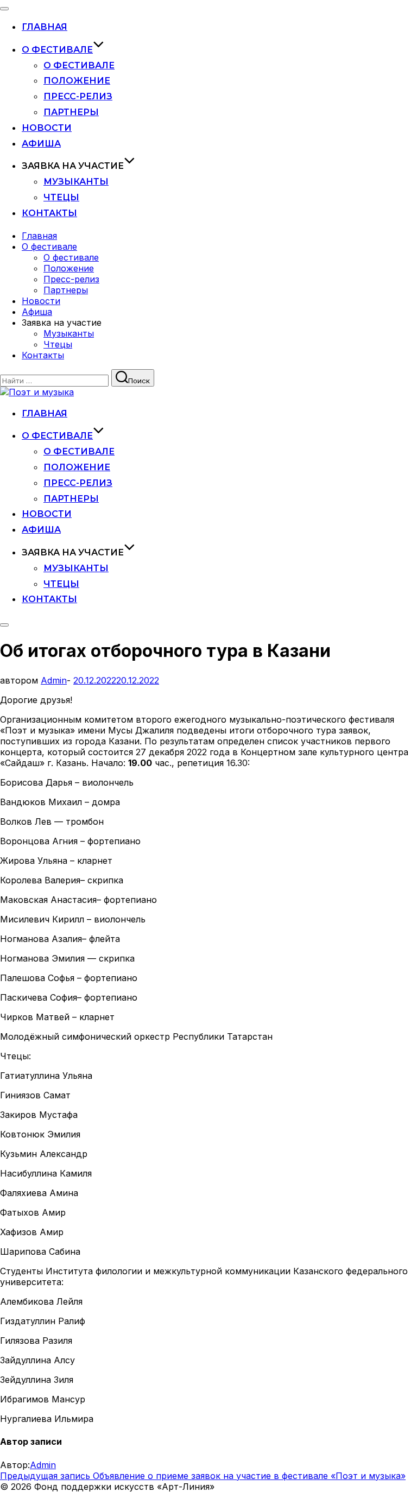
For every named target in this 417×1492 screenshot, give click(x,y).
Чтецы (61, 197)
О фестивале (57, 50)
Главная (44, 27)
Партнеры (71, 112)
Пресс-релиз (77, 96)
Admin (54, 680)
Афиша (41, 143)
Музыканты (76, 181)
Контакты (49, 213)
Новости (47, 128)
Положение (76, 80)
